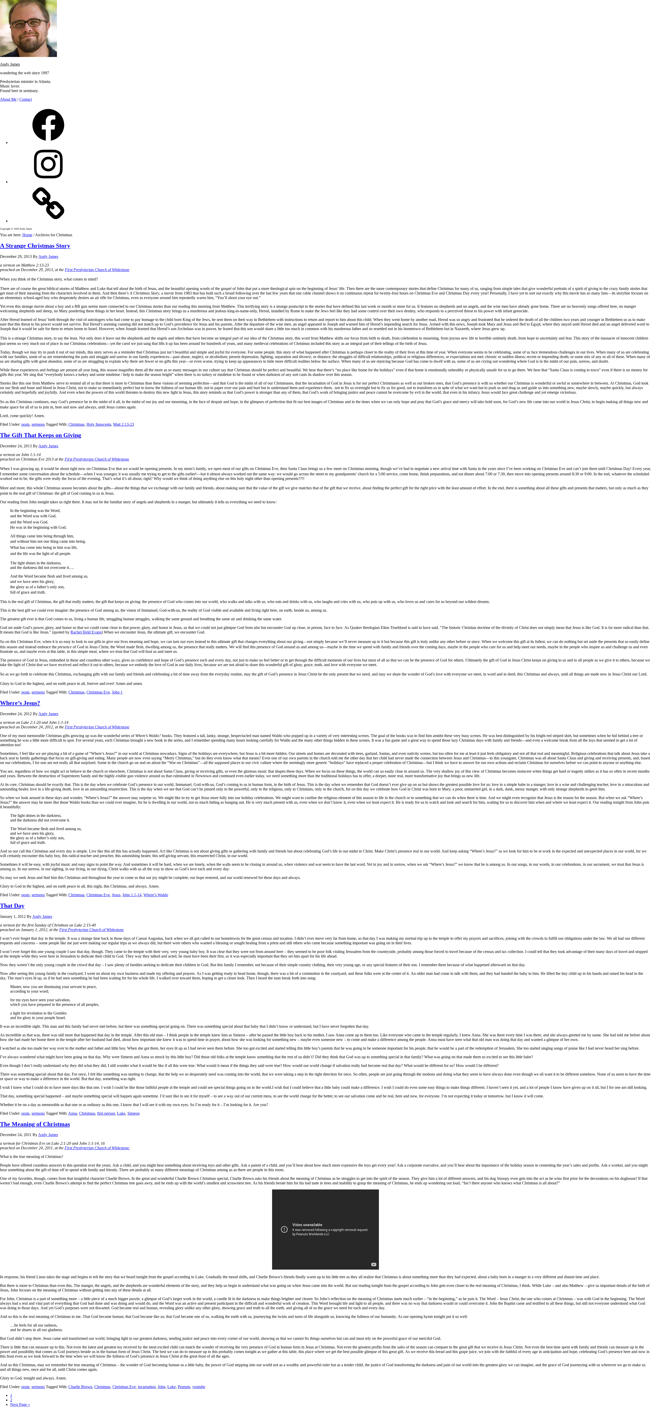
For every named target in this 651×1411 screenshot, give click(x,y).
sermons (38, 424)
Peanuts (184, 1387)
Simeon (133, 1113)
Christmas (76, 424)
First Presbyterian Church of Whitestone (97, 270)
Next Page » (20, 1404)
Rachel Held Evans (85, 632)
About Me (8, 99)
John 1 (117, 692)
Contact (25, 99)
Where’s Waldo (155, 895)
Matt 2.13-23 (123, 424)
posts (25, 424)
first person (106, 1113)
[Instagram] (48, 182)
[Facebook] (48, 142)
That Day (12, 905)
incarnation (147, 1387)
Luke (121, 1113)
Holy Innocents (98, 424)
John (161, 1387)
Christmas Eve (98, 692)
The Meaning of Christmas (35, 1124)
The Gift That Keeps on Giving (40, 435)
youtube (198, 1387)
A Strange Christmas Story (35, 245)
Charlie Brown (80, 1387)
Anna (72, 1113)
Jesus (116, 895)
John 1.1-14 (131, 895)
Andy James (10, 64)
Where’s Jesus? (20, 703)
